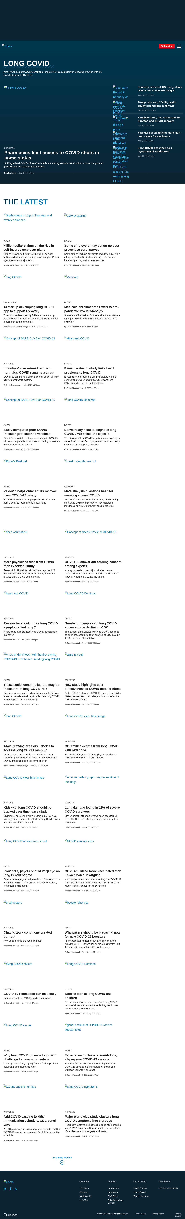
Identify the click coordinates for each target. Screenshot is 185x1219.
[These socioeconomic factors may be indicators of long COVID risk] (32, 656)
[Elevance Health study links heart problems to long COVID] (76, 338)
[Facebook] (11, 1188)
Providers (9, 148)
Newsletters (113, 1188)
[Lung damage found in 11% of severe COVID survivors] (93, 779)
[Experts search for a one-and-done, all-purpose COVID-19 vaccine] (93, 1027)
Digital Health (10, 302)
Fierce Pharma (140, 1188)
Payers (7, 241)
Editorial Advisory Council (115, 1201)
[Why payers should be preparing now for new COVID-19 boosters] (76, 902)
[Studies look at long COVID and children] (80, 963)
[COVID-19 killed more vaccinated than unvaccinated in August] (79, 841)
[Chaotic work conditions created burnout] (13, 902)
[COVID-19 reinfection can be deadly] (18, 963)
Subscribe (166, 46)
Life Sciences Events (168, 1188)
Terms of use (140, 1214)
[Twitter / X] (16, 1188)
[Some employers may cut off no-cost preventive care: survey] (75, 215)
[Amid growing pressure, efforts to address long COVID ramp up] (12, 716)
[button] (179, 46)
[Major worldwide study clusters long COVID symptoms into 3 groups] (81, 1086)
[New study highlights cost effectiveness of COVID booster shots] (74, 654)
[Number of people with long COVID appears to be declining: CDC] (80, 593)
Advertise (83, 1192)
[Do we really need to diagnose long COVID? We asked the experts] (79, 399)
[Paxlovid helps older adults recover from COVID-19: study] (15, 461)
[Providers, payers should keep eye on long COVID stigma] (25, 841)
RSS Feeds (113, 1196)
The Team (84, 1188)
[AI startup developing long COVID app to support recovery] (12, 276)
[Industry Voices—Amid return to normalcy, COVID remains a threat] (29, 338)
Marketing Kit (85, 1196)
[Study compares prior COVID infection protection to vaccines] (29, 399)
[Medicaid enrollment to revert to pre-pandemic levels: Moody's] (71, 276)
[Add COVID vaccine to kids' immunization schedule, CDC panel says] (20, 1086)
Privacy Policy (158, 1214)
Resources (113, 1192)
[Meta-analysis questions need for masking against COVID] (80, 461)
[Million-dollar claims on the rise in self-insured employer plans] (32, 217)
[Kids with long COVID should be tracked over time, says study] (24, 777)
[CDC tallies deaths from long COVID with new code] (85, 716)
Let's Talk (83, 1200)
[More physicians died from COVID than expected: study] (15, 531)
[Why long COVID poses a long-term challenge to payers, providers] (17, 1025)
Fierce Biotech (140, 1192)
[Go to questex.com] (11, 1215)
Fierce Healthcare (141, 1196)
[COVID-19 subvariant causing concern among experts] (90, 531)
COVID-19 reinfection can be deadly (30, 994)
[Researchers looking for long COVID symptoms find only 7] (16, 593)
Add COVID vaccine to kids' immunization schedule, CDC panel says (30, 1120)
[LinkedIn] (6, 1188)
